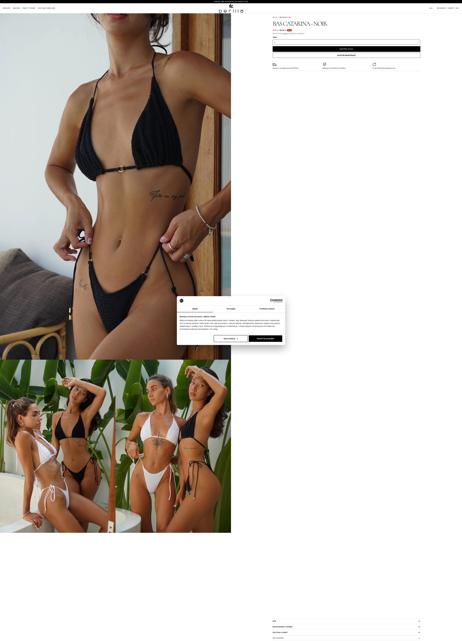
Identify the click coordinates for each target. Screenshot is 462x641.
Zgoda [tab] (195, 309)
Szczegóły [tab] (231, 309)
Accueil (275, 17)
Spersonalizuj (229, 339)
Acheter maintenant (346, 55)
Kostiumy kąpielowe (46, 8)
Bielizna (16, 8)
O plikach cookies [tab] (267, 309)
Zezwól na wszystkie (265, 339)
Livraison (285, 33)
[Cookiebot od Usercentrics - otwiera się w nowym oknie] (271, 301)
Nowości (6, 8)
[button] (441, 8)
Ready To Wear (29, 8)
